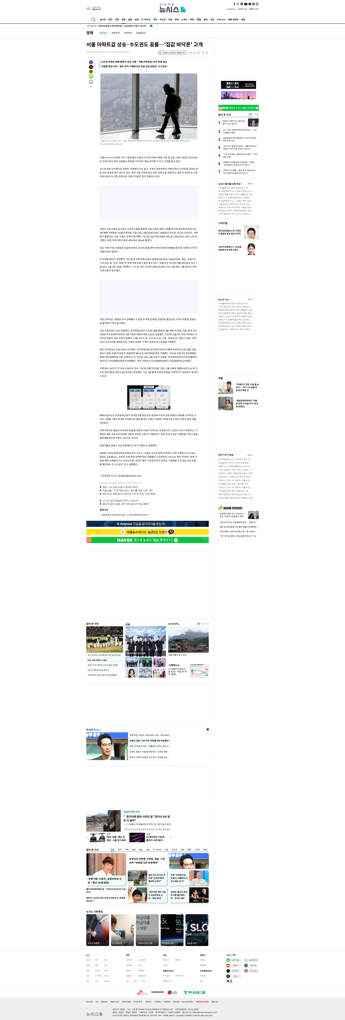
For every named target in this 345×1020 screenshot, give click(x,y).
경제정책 (115, 32)
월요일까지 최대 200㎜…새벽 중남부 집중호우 (110, 26)
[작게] (203, 53)
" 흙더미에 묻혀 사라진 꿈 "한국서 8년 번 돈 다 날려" (146, 818)
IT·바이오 (146, 19)
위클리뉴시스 (254, 9)
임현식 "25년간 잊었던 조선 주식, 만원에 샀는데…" (150, 757)
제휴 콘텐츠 (233, 19)
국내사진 (166, 960)
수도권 (163, 19)
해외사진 (178, 960)
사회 (155, 19)
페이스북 (253, 965)
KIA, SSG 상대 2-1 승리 (97, 660)
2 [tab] (202, 624)
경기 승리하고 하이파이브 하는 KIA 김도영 (104, 655)
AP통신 (202, 960)
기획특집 (141, 970)
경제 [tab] (250, 114)
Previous (87, 837)
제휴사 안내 (115, 1001)
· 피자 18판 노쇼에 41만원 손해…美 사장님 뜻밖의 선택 (238, 531)
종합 (113, 849)
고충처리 (148, 1001)
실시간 (103, 19)
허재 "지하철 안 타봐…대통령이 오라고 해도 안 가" (150, 746)
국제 (117, 19)
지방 (170, 19)
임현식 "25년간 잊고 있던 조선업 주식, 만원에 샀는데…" (105, 899)
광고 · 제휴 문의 (102, 1001)
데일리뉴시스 (142, 976)
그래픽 (165, 965)
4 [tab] (208, 624)
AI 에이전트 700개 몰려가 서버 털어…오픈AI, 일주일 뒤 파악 (156, 841)
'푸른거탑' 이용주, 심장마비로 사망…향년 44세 (149, 735)
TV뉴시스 (221, 19)
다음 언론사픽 (253, 960)
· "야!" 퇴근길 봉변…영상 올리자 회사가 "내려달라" (238, 536)
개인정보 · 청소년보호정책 (183, 1001)
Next (170, 837)
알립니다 (215, 1001)
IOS (201, 981)
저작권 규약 (137, 1001)
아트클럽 (129, 965)
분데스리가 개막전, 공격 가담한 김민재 (103, 665)
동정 (143, 981)
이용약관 (167, 1001)
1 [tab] (198, 624)
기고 (139, 965)
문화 (177, 19)
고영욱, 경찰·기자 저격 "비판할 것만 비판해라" (149, 740)
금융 (130, 19)
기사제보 (157, 1001)
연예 (192, 19)
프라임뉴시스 (242, 9)
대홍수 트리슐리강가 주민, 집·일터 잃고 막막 (148, 824)
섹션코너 (129, 976)
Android (203, 975)
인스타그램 (253, 971)
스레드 (235, 976)
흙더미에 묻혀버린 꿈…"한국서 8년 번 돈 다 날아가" (106, 891)
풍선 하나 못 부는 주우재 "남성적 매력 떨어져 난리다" (157, 878)
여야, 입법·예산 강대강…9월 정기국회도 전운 (116, 840)
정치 (110, 19)
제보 (243, 19)
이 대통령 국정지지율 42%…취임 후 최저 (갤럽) (177, 671)
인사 (127, 981)
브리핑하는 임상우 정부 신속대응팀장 (102, 675)
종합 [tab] (257, 114)
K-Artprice (231, 9)
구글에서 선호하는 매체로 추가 (174, 52)
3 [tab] (205, 624)
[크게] (207, 53)
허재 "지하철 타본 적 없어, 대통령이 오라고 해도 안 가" (179, 878)
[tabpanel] (188, 643)
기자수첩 (222, 223)
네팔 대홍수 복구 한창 (177, 655)
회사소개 (89, 1001)
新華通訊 (203, 965)
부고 (135, 981)
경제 (123, 19)
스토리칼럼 (142, 960)
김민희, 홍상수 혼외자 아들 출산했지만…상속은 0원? (179, 895)
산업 (137, 19)
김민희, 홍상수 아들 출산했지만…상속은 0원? (148, 751)
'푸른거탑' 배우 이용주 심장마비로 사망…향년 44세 (157, 895)
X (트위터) (235, 971)
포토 (212, 19)
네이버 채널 (235, 960)
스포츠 (184, 19)
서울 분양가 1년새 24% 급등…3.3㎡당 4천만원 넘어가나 (125, 514)
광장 (206, 19)
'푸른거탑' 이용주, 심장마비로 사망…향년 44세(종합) (105, 880)
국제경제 (128, 32)
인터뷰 (128, 970)
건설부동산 (141, 32)
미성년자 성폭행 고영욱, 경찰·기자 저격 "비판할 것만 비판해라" (147, 860)
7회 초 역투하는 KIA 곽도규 (98, 670)
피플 (220, 378)
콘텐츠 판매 (126, 1001)
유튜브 (235, 965)
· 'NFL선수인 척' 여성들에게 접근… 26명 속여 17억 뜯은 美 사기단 (238, 522)
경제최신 (103, 32)
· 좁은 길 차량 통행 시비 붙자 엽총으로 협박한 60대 (238, 527)
